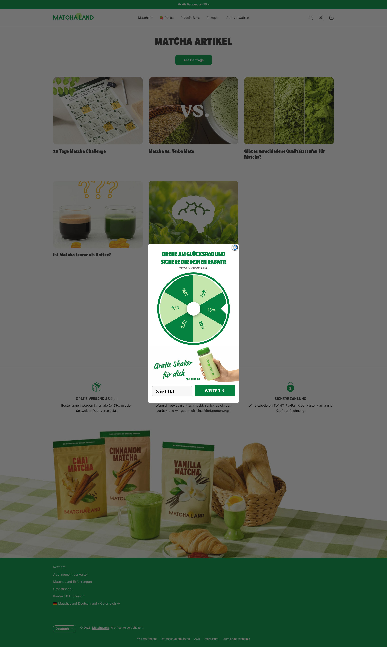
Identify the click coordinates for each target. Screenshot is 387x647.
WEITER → (215, 390)
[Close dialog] (235, 248)
